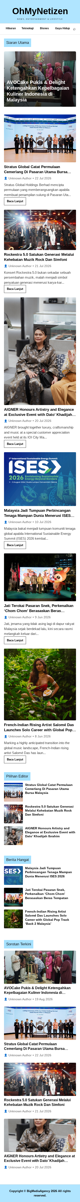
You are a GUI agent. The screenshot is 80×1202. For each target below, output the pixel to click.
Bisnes (44, 28)
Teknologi (28, 28)
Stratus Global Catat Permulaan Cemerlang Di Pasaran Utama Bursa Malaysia (35, 172)
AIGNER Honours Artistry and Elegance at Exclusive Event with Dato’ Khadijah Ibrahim (39, 414)
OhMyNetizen (40, 11)
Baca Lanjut (15, 201)
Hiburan (11, 28)
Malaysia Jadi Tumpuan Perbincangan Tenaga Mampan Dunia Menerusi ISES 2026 (37, 515)
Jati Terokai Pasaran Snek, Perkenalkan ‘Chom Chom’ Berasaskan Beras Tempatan (38, 611)
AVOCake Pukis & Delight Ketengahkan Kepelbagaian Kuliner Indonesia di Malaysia (37, 992)
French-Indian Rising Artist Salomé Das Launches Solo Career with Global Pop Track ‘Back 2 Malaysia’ (39, 730)
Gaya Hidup (62, 28)
